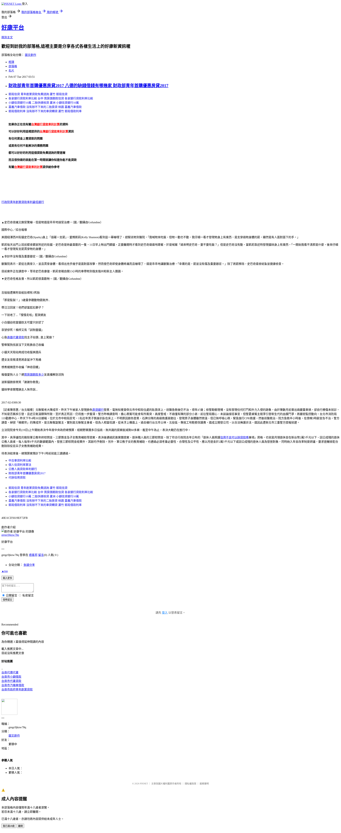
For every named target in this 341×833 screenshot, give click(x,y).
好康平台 (12, 27)
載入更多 (7, 578)
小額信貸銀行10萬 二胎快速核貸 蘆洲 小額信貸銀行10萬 (44, 102)
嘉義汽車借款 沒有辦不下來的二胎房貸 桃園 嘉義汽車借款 (45, 106)
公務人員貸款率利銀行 (23, 469)
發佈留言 (7, 599)
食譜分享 (29, 564)
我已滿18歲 (9, 826)
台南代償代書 (9, 672)
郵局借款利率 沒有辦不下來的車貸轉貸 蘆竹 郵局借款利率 (45, 111)
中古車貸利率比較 (20, 460)
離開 (20, 826)
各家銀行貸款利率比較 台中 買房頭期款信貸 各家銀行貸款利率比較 (51, 98)
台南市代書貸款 (11, 680)
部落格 (13, 66)
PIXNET (144, 783)
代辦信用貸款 (17, 477)
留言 (41, 554)
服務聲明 (204, 783)
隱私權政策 (190, 783)
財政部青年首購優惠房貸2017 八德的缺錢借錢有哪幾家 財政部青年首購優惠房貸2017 (88, 85)
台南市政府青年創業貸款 (17, 689)
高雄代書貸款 (15, 337)
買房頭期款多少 (34, 374)
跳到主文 (7, 37)
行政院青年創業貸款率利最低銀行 (22, 202)
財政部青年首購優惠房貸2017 (27, 473)
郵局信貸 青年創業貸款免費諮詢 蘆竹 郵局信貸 (38, 94)
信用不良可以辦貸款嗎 (234, 437)
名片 (11, 70)
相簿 (11, 62)
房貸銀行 (98, 409)
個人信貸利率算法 (20, 464)
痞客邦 (33, 554)
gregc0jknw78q (10, 534)
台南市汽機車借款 (12, 685)
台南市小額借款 (11, 676)
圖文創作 (30, 54)
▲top (4, 571)
